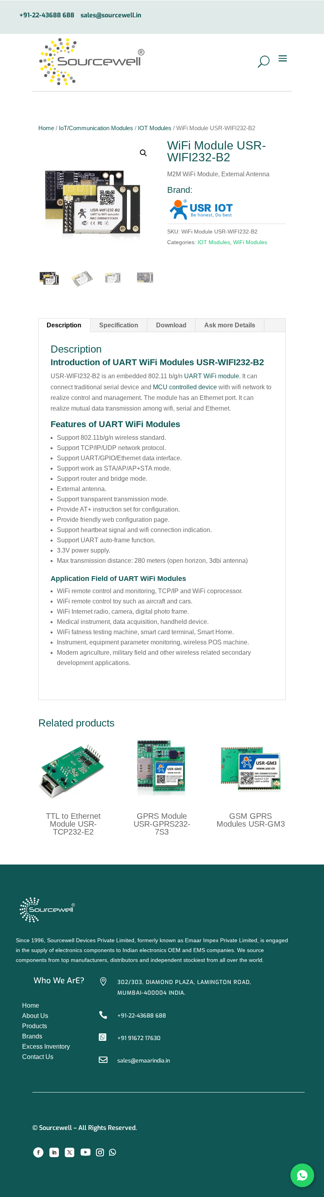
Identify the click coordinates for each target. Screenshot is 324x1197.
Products (34, 1026)
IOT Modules (154, 128)
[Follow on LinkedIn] (54, 1152)
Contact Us (37, 1056)
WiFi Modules (250, 242)
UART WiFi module (211, 376)
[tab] (64, 325)
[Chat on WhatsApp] (302, 1175)
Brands (32, 1036)
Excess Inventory (46, 1046)
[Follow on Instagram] (100, 1152)
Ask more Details (229, 325)
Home (46, 128)
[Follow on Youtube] (85, 1152)
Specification (118, 325)
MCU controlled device (185, 387)
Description (64, 325)
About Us (35, 1015)
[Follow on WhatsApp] (113, 1152)
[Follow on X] (69, 1152)
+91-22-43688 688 (46, 15)
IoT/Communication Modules (96, 128)
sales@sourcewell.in (111, 15)
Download (171, 325)
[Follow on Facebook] (38, 1152)
